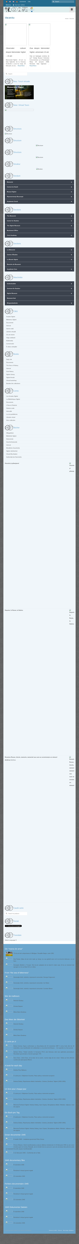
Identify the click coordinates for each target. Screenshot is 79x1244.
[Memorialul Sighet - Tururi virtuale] (19, 92)
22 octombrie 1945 (19, 1176)
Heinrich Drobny (18, 1000)
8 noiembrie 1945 (18, 1165)
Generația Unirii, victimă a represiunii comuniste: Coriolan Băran (33, 988)
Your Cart (20, 5)
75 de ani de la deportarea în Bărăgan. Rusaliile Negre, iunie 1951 (33, 953)
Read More (21, 65)
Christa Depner (18, 1006)
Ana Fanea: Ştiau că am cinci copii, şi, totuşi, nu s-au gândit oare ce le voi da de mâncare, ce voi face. (43, 960)
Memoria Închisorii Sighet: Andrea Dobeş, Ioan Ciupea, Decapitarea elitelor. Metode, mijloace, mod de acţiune (43, 1105)
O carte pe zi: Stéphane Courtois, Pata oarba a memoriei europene (33, 1075)
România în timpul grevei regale (23, 1170)
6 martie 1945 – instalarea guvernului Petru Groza (28, 1139)
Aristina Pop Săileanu (19, 1070)
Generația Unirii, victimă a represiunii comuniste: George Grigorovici (34, 977)
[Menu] (71, 9)
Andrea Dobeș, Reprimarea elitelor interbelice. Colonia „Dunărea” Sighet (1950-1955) (39, 1081)
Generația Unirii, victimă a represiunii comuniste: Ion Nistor (31, 983)
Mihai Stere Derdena (19, 1012)
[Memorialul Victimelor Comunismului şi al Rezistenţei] (30, 9)
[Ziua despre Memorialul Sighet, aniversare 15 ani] (39, 34)
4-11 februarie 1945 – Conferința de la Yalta (26, 1153)
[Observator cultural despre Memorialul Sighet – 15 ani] (16, 34)
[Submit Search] (53, 1)
